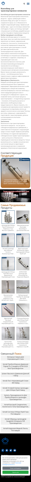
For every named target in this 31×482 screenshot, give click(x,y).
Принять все (15, 472)
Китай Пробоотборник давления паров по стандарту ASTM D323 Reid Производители (15, 366)
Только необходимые (15, 468)
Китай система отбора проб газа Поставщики (15, 413)
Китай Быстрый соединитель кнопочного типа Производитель (15, 405)
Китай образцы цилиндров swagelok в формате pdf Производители (15, 421)
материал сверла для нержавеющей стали (15, 358)
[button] (27, 172)
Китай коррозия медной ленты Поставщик (15, 429)
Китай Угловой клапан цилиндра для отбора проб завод (15, 389)
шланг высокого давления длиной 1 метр (15, 374)
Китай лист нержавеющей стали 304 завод (15, 382)
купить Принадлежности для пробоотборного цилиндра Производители (15, 397)
